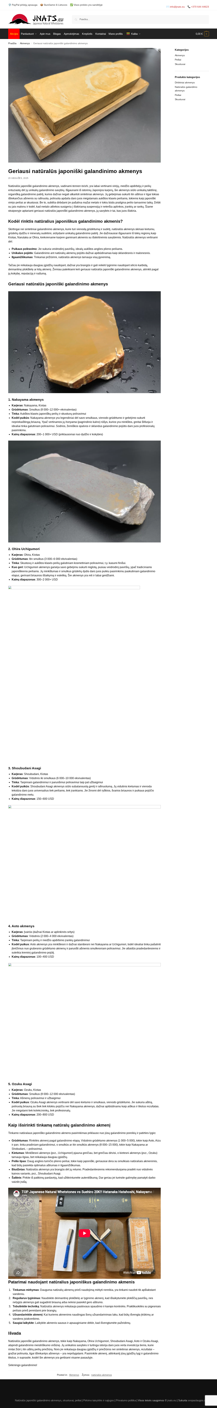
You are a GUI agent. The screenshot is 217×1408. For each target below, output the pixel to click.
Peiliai (178, 59)
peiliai (78, 1400)
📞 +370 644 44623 (198, 6)
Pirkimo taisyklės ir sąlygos (98, 1400)
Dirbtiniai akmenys (185, 82)
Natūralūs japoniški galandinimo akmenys (38, 1400)
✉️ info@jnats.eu (175, 6)
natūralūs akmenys (101, 1374)
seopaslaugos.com (198, 1400)
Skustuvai (180, 64)
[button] (202, 34)
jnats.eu (171, 1400)
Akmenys (25, 43)
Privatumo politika (126, 1400)
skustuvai (68, 1400)
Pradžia (12, 43)
